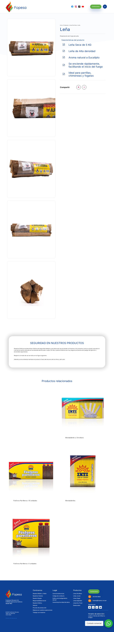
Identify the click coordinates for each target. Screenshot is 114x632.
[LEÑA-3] (31, 108)
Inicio (61, 25)
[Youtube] (100, 607)
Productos (66, 25)
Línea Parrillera (73, 25)
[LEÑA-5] (31, 290)
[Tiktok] (96, 607)
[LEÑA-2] (31, 168)
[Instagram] (93, 607)
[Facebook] (89, 607)
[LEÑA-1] (31, 47)
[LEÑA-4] (31, 229)
